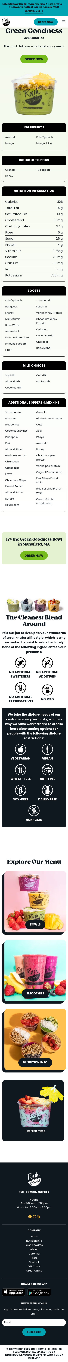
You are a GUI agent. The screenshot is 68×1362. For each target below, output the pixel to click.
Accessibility (31, 1355)
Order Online (34, 1271)
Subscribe (34, 1332)
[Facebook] (30, 1217)
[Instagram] (34, 1217)
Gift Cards (34, 1267)
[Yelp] (38, 1217)
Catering (34, 1254)
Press (34, 1258)
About (34, 1249)
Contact (34, 1262)
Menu (34, 1237)
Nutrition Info (34, 1241)
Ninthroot (12, 1355)
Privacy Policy (53, 1355)
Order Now (45, 22)
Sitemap (34, 1358)
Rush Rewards (34, 1245)
